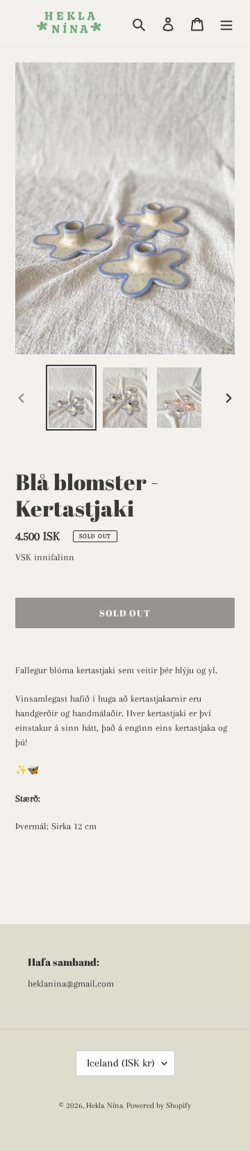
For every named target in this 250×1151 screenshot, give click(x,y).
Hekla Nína (105, 1105)
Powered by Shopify (158, 1105)
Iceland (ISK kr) (121, 1063)
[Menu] (226, 23)
